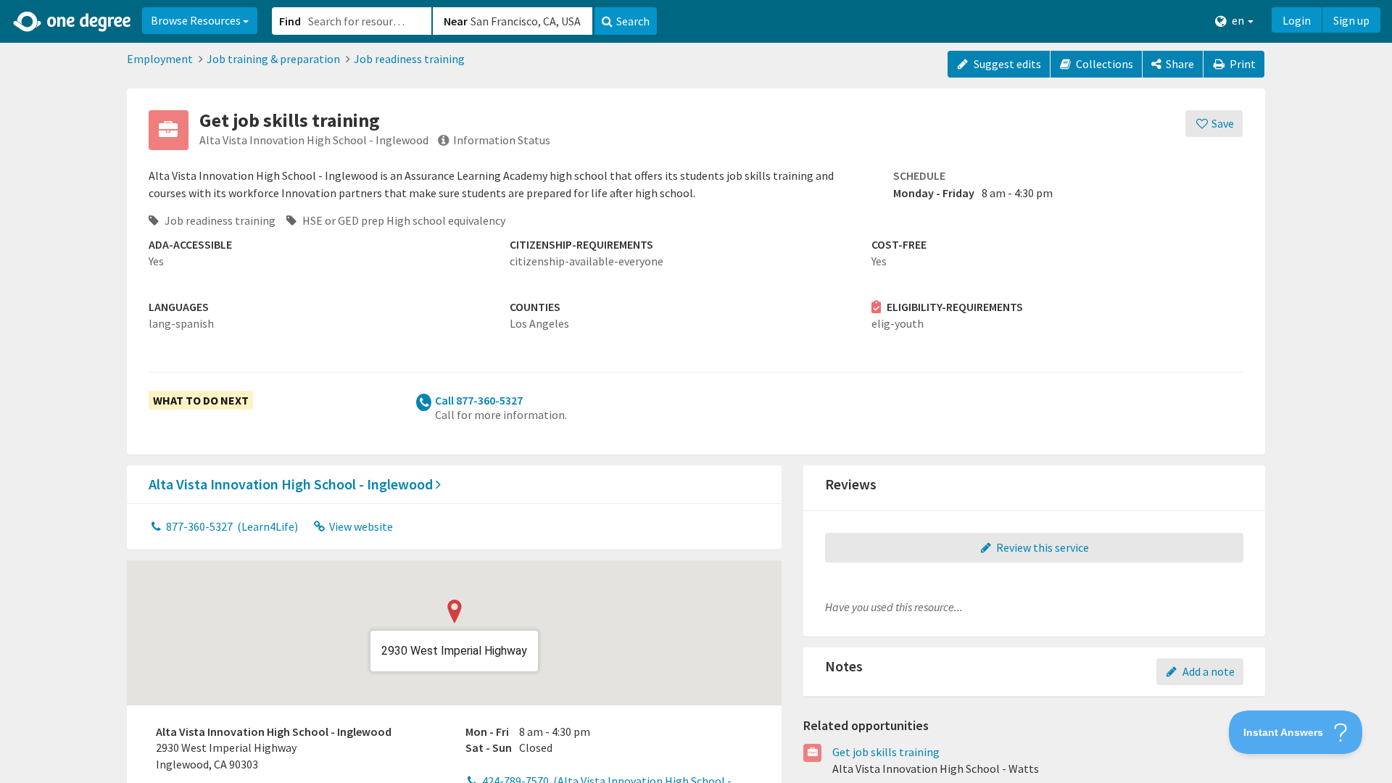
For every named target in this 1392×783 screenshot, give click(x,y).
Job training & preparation (273, 58)
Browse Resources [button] (197, 20)
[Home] (73, 21)
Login (1297, 20)
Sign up (1351, 20)
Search (633, 21)
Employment (160, 58)
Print (1241, 64)
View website (360, 526)
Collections (1103, 64)
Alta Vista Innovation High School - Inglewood (292, 484)
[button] (696, 391)
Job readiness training (409, 58)
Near (456, 21)
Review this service (1041, 547)
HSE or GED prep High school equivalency (402, 220)
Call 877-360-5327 (479, 400)
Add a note (1207, 671)
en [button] (1238, 20)
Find (290, 21)
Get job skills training (886, 752)
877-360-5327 (231, 526)
